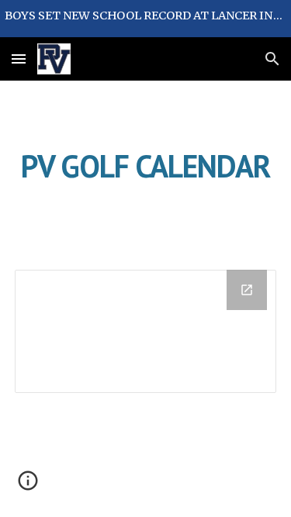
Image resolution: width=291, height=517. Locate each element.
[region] (145, 18)
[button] (18, 58)
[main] (146, 166)
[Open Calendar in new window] (247, 290)
